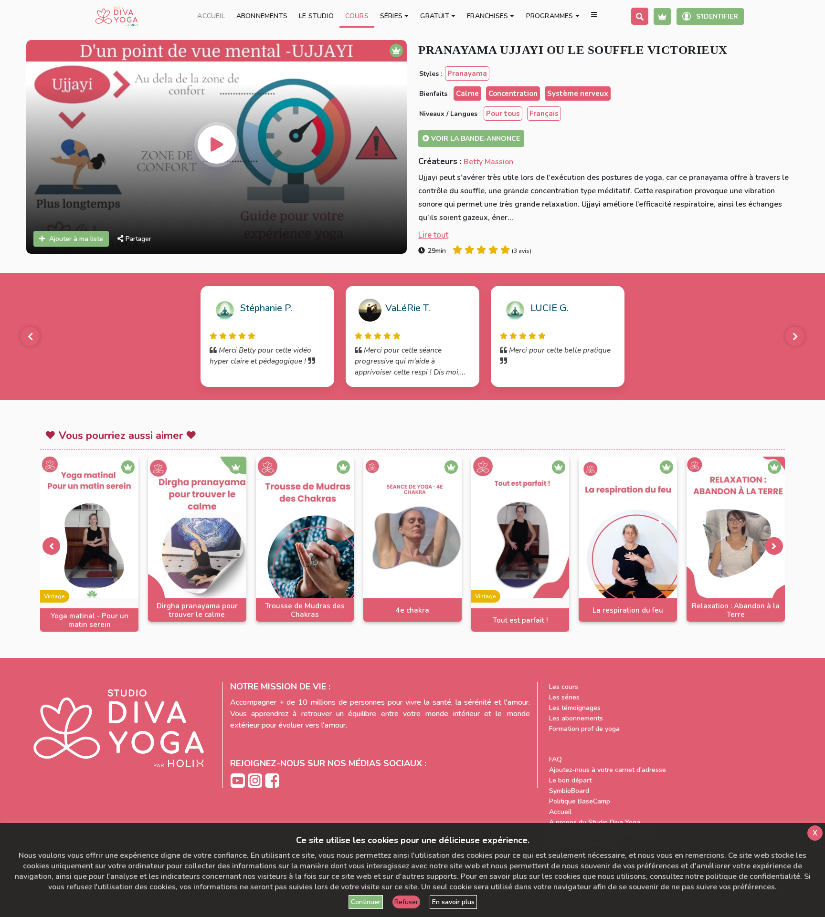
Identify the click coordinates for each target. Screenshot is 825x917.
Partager (138, 238)
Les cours (563, 686)
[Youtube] (238, 780)
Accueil (560, 811)
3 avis (521, 251)
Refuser (406, 902)
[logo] (116, 16)
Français (544, 113)
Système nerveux (577, 93)
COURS (357, 16)
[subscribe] (662, 16)
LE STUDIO (316, 16)
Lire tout (433, 234)
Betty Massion (488, 161)
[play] (217, 144)
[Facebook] (272, 780)
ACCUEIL (210, 16)
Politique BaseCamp (579, 801)
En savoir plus (453, 902)
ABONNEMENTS (261, 16)
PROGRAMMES (550, 16)
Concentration (513, 93)
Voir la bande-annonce (474, 138)
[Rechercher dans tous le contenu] (639, 16)
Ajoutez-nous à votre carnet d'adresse (607, 769)
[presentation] (51, 545)
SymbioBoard (569, 790)
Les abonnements (576, 718)
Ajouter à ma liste (76, 238)
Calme (467, 93)
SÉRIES (392, 16)
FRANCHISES (488, 16)
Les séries (564, 697)
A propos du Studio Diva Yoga (594, 822)
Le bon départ (570, 780)
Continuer (366, 902)
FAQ (555, 759)
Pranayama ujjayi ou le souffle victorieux (573, 49)
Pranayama (467, 73)
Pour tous (503, 113)
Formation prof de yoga (584, 728)
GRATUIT (435, 16)
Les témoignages (575, 707)
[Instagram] (255, 780)
